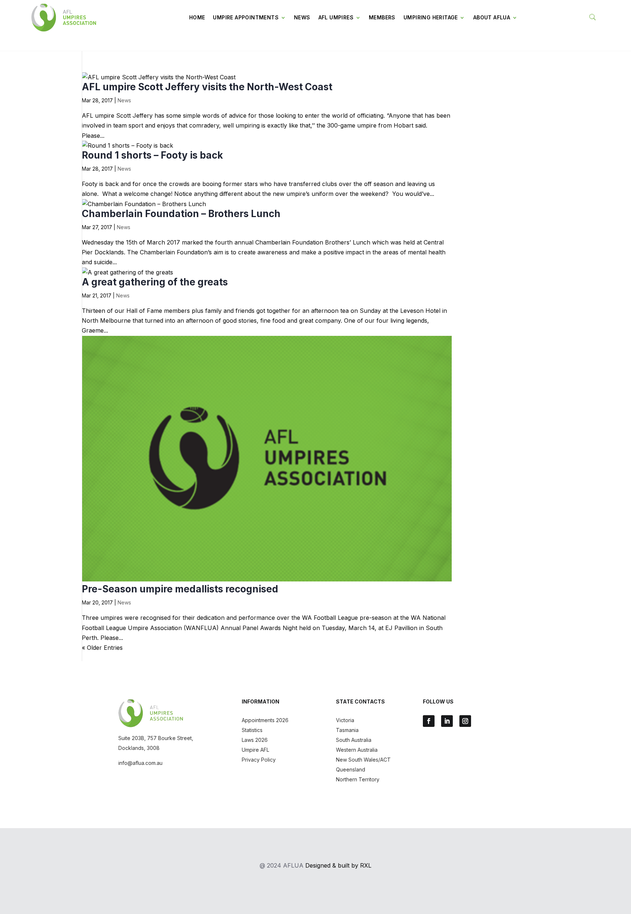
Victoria (345, 720)
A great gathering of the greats (155, 282)
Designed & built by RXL (338, 865)
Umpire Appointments (246, 17)
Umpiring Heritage (431, 17)
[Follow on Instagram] (465, 721)
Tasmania (347, 730)
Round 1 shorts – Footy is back (152, 155)
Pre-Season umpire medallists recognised (180, 589)
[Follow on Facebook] (429, 721)
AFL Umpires (335, 17)
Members (382, 17)
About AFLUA (491, 17)
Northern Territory (357, 779)
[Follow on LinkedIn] (447, 721)
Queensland (350, 769)
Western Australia (357, 750)
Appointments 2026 (265, 720)
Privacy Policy (259, 759)
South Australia (353, 740)
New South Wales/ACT (363, 759)
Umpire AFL (255, 750)
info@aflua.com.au (140, 763)
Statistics (252, 730)
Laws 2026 (255, 740)
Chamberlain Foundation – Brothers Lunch (181, 213)
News (302, 17)
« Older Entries (102, 647)
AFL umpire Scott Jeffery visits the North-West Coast (207, 86)
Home (197, 17)
